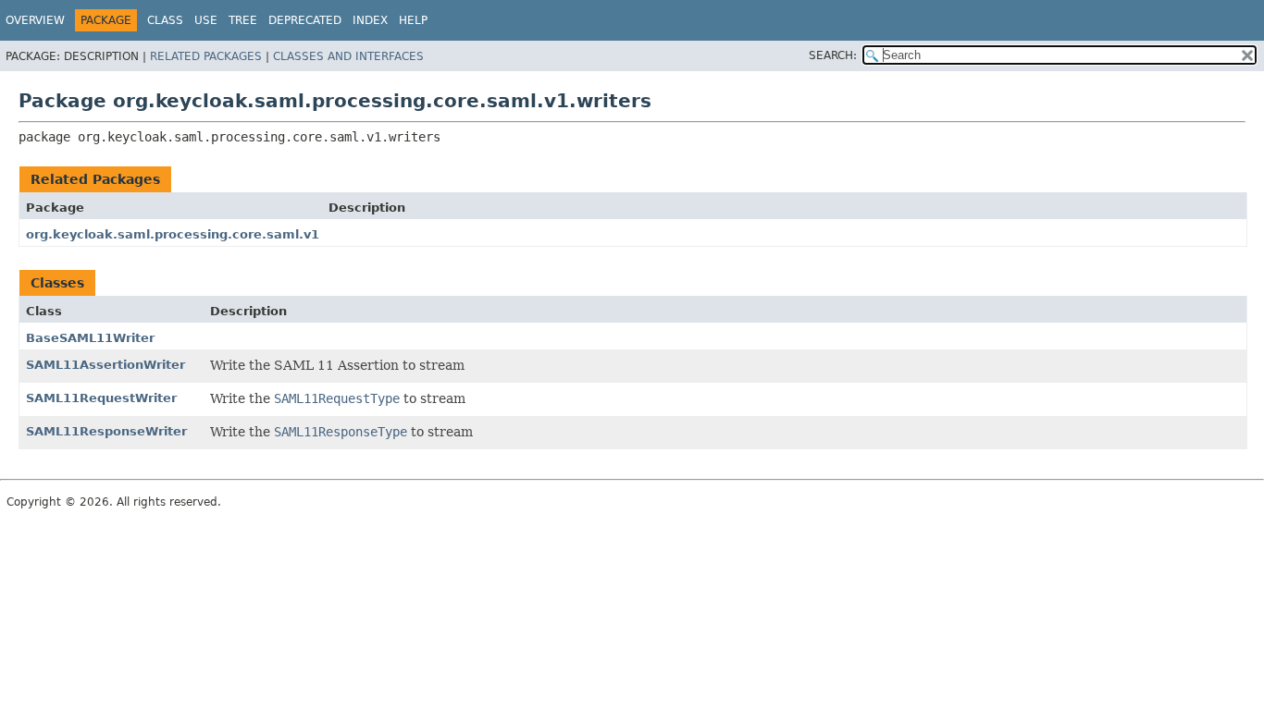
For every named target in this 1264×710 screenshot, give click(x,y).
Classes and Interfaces (348, 56)
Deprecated (304, 20)
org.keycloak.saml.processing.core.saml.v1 (172, 234)
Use (205, 20)
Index (370, 20)
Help (413, 20)
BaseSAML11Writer (90, 338)
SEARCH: (833, 55)
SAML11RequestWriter (101, 398)
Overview (35, 20)
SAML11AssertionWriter (105, 365)
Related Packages (206, 56)
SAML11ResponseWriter (106, 431)
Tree (243, 20)
